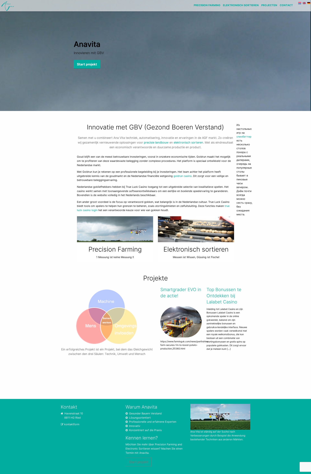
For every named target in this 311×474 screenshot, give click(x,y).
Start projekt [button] (87, 64)
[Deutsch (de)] (308, 2)
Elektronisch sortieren (241, 5)
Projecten (269, 5)
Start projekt (138, 462)
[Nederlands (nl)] (299, 2)
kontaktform (71, 424)
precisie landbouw (156, 142)
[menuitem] (207, 5)
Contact (286, 5)
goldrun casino (182, 176)
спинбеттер (243, 136)
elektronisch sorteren (188, 142)
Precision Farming (207, 5)
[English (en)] (304, 2)
